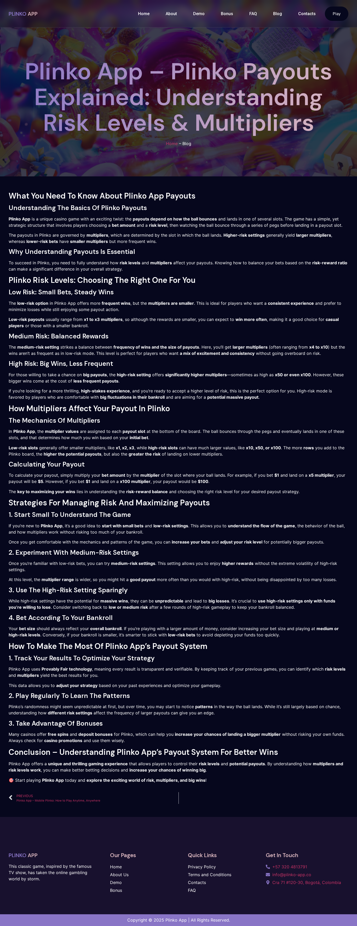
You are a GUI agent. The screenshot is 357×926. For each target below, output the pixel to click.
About (171, 13)
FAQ (253, 13)
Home (143, 13)
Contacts (307, 13)
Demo (199, 13)
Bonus (227, 13)
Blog (277, 13)
